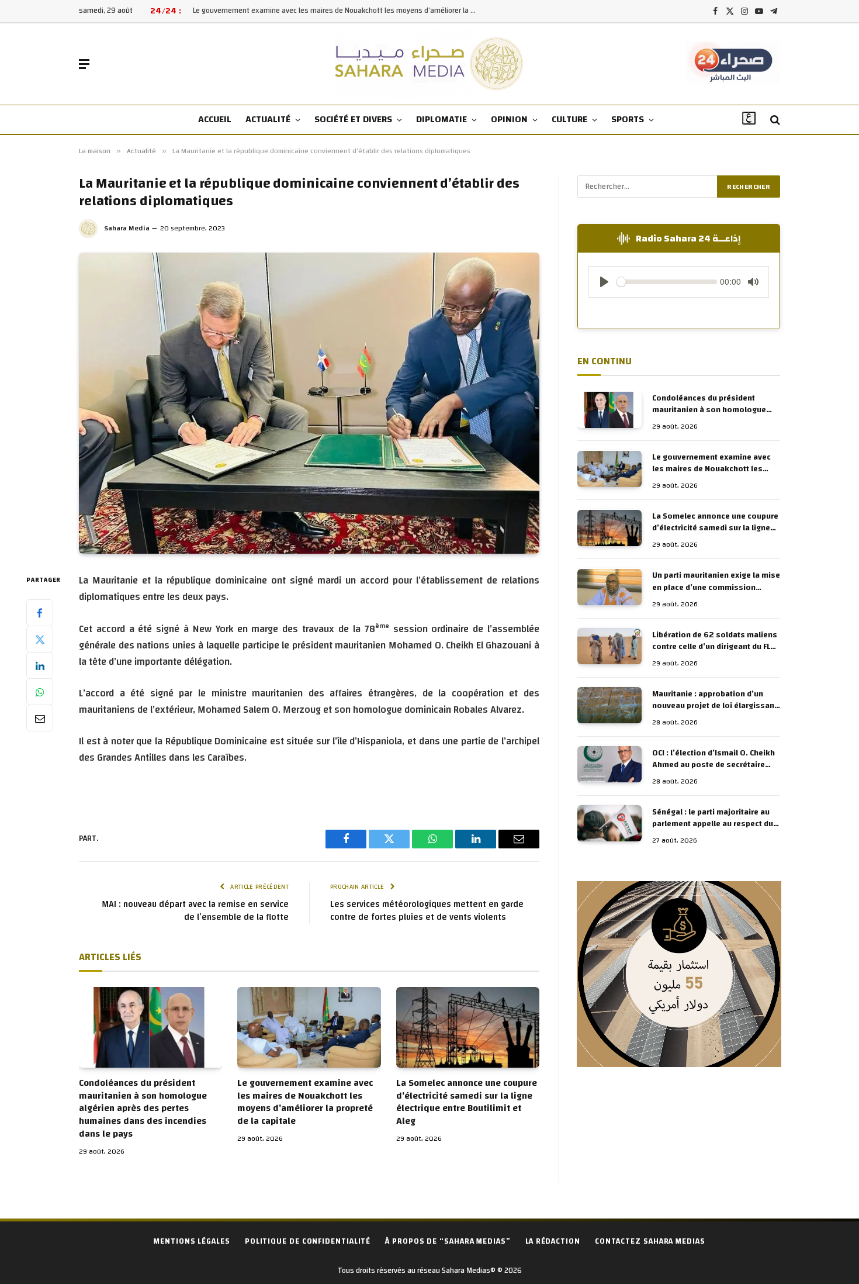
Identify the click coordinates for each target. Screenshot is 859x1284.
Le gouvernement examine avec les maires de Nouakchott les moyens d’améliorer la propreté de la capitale (339, 11)
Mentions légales (192, 1241)
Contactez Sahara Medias (650, 1241)
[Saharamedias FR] (430, 64)
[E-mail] (39, 718)
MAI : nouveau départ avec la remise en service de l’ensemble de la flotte (195, 911)
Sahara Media (127, 228)
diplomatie (441, 119)
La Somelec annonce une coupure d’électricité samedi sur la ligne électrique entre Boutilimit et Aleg (466, 1102)
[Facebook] (39, 612)
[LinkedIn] (39, 665)
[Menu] (84, 64)
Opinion (509, 119)
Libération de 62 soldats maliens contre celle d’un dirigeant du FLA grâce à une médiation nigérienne (715, 641)
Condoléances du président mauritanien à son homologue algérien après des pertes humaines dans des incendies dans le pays (143, 1109)
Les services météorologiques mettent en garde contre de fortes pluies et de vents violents (427, 911)
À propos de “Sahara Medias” (448, 1241)
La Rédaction (552, 1241)
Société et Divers (353, 119)
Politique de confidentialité (307, 1241)
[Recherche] (774, 120)
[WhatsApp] (39, 691)
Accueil (214, 119)
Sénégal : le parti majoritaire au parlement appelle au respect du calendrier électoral (712, 818)
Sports (627, 119)
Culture (569, 119)
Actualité (267, 119)
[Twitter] (39, 639)
